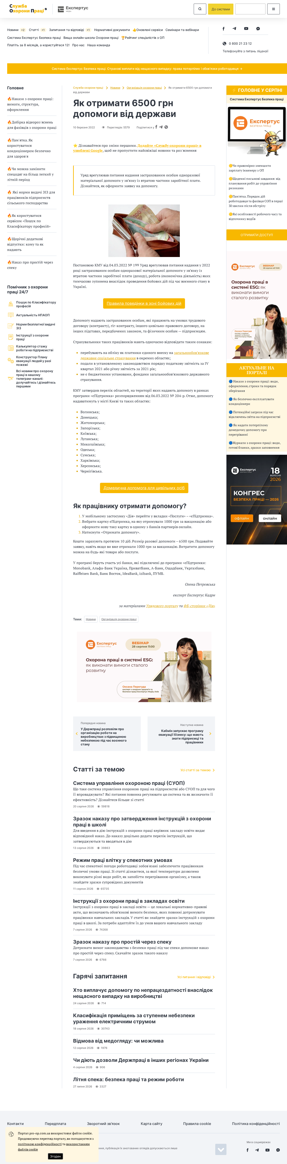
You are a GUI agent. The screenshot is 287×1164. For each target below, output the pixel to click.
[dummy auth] (250, 9)
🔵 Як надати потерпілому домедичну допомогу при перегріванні (248, 430)
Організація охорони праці (144, 87)
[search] (200, 9)
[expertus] (70, 9)
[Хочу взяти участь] (256, 543)
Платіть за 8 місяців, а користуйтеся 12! (38, 45)
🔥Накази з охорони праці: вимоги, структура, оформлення (30, 104)
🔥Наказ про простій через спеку (30, 265)
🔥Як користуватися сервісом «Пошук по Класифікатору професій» (29, 221)
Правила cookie (197, 1124)
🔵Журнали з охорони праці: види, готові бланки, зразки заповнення (254, 445)
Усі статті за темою (195, 770)
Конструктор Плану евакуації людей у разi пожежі (33, 361)
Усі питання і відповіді (194, 977)
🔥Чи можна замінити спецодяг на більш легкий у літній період (30, 174)
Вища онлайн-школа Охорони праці (90, 38)
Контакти (15, 1124)
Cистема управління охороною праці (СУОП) (129, 783)
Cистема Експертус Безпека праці (34, 38)
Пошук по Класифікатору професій (36, 304)
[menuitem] (18, 29)
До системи (221, 9)
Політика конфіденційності (256, 1124)
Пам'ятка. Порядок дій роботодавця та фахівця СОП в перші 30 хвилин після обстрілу (256, 201)
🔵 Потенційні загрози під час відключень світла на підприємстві (254, 414)
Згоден (55, 1156)
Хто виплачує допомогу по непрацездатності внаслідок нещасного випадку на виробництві (143, 993)
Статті (37, 30)
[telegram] (234, 29)
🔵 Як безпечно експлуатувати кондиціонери (251, 401)
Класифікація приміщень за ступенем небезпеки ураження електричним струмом (134, 1018)
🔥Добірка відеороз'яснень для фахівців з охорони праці (32, 125)
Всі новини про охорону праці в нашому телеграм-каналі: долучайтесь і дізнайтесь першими (36, 378)
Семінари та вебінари (182, 30)
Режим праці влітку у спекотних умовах (122, 860)
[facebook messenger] (258, 29)
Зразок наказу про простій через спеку (122, 942)
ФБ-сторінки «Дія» (199, 605)
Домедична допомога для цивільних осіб (144, 487)
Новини (15, 30)
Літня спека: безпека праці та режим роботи (128, 1079)
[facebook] (223, 29)
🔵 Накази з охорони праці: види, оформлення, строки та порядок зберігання (253, 386)
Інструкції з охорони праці (32, 337)
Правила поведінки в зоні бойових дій (144, 303)
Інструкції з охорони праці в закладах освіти (129, 901)
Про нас (78, 45)
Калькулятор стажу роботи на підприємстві (34, 348)
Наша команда (98, 45)
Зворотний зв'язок (103, 1124)
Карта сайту (151, 1124)
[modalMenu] (273, 9)
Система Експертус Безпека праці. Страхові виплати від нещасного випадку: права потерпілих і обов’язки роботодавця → (147, 68)
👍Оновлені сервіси (148, 30)
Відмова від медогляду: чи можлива (118, 1041)
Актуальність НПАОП (33, 315)
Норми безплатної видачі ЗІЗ (35, 326)
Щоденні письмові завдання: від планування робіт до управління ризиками (254, 183)
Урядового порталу (162, 605)
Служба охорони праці (88, 87)
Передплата (55, 1124)
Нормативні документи (112, 30)
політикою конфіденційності (40, 1144)
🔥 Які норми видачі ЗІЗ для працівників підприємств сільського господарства (31, 197)
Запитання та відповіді (69, 30)
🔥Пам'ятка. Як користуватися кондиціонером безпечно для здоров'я (29, 148)
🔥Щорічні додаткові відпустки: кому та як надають (25, 244)
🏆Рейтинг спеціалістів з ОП (142, 38)
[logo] (27, 9)
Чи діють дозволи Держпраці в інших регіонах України (141, 1060)
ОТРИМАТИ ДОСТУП (257, 235)
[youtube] (246, 29)
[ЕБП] (256, 132)
